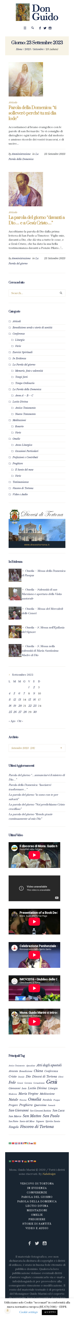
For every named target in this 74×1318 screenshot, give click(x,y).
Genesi (20, 1083)
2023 (28, 49)
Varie (18, 346)
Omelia (34, 1099)
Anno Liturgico (23, 444)
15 (29, 699)
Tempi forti (21, 377)
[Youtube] (50, 28)
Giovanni (14, 1088)
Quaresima (40, 1105)
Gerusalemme (39, 1083)
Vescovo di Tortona (23, 488)
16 (34, 699)
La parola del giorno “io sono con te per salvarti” (33, 797)
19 (14, 706)
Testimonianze (21, 482)
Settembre (38, 49)
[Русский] (31, 1143)
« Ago (12, 721)
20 (20, 706)
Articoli (17, 321)
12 (14, 699)
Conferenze (19, 333)
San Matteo (32, 1116)
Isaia (24, 1088)
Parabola (47, 1099)
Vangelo (14, 1127)
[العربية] (10, 1143)
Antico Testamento (25, 407)
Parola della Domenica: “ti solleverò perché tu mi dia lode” (32, 113)
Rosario (19, 426)
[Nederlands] (16, 1143)
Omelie (16, 438)
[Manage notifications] (7, 1310)
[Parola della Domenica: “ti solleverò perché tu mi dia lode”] (26, 79)
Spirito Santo (52, 1121)
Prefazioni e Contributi (25, 457)
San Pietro (13, 1121)
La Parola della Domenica (27, 389)
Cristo (13, 1076)
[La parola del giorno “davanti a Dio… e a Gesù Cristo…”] (26, 189)
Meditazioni (19, 420)
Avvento (13, 1071)
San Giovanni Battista (40, 1110)
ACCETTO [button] (49, 1312)
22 (29, 706)
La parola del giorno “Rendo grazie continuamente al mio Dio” (30, 817)
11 (9, 699)
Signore (40, 1121)
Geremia (28, 1083)
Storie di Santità (37, 1223)
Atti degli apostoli (49, 1065)
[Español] (34, 1143)
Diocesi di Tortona (44, 1076)
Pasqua (56, 1100)
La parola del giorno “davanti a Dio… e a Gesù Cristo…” (37, 220)
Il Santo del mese (24, 469)
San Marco (15, 1116)
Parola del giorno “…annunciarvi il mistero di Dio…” (37, 777)
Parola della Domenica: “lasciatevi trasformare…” (30, 787)
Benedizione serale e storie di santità (32, 327)
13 (19, 699)
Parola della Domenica (37, 1201)
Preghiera (26, 1105)
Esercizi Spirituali (23, 352)
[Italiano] (28, 1143)
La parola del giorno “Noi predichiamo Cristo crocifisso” (37, 807)
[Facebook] (40, 28)
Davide (21, 1077)
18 (10, 706)
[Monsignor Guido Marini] (37, 12)
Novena (23, 1100)
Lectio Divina (20, 401)
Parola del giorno (37, 1197)
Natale (13, 1100)
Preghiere (18, 463)
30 (34, 712)
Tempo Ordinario (24, 383)
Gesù (51, 1082)
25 (10, 712)
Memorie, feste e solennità (29, 370)
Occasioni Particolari (26, 451)
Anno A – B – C (24, 395)
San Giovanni (19, 1110)
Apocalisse (30, 1065)
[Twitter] (45, 28)
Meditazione (47, 1093)
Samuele (51, 1105)
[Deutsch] (25, 1143)
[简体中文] (13, 1143)
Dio (28, 1076)
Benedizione (25, 1071)
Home (19, 49)
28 (25, 712)
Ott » (20, 721)
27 (19, 712)
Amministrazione (21, 154)
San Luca (58, 1110)
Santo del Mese (27, 1121)
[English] (19, 1143)
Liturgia (20, 339)
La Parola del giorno (24, 364)
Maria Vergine (28, 1094)
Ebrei (60, 1077)
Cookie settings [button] (28, 1312)
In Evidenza (19, 358)
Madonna (13, 1094)
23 (34, 706)
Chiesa (38, 1071)
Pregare (13, 1105)
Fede (12, 1082)
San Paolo (51, 1116)
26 (15, 712)
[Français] (22, 1143)
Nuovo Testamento (25, 414)
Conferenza (51, 1071)
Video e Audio (20, 494)
